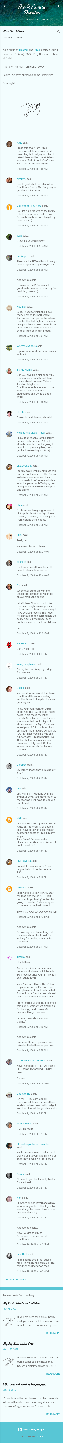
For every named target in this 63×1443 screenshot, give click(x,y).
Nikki (19, 818)
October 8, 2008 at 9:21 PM (32, 1187)
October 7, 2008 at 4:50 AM (32, 225)
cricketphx (23, 256)
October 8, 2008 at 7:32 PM (32, 1164)
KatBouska (23, 643)
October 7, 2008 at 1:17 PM (32, 654)
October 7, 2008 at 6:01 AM (32, 335)
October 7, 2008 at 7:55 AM (32, 524)
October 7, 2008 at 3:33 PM (32, 754)
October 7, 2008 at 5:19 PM (32, 877)
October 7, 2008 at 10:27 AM (33, 551)
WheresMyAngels (27, 346)
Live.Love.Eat (24, 465)
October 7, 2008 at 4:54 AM (32, 246)
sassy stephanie (26, 664)
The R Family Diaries (31, 9)
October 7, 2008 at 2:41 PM (32, 677)
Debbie (20, 687)
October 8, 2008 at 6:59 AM (32, 1050)
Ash (19, 585)
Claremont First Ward (29, 205)
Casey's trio (23, 1093)
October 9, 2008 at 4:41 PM (32, 1217)
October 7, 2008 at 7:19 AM (32, 495)
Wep (19, 235)
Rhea (20, 505)
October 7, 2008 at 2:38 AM (32, 168)
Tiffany (21, 956)
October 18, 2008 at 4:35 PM (33, 1271)
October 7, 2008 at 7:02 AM (32, 422)
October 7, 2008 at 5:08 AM (32, 269)
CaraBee (22, 764)
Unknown (22, 887)
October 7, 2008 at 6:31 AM (32, 359)
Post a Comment (16, 1279)
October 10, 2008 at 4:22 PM (33, 1244)
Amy (19, 142)
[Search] (58, 7)
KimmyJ (21, 178)
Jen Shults (23, 1254)
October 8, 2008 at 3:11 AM (32, 946)
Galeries (39, 1436)
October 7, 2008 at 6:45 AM (32, 402)
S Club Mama (24, 369)
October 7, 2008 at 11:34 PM (33, 916)
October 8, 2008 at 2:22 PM (32, 1113)
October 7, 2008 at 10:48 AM (33, 575)
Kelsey (20, 1174)
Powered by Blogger (34, 1429)
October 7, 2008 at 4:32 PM (32, 808)
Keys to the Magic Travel (31, 432)
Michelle (21, 561)
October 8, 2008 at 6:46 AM (32, 1026)
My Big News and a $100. (19, 1344)
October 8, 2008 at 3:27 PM (32, 1134)
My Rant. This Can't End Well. (21, 1303)
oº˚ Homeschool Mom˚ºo (31, 1060)
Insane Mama (24, 1123)
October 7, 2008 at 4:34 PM (32, 850)
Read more (53, 1333)
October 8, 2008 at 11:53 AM (33, 1083)
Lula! (19, 535)
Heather (23, 50)
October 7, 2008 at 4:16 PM (32, 778)
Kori (19, 1197)
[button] (58, 32)
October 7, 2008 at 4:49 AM (32, 195)
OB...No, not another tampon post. (24, 1384)
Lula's (37, 50)
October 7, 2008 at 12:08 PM (33, 633)
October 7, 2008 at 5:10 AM (32, 296)
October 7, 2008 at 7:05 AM (32, 455)
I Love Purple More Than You (33, 1144)
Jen (19, 788)
